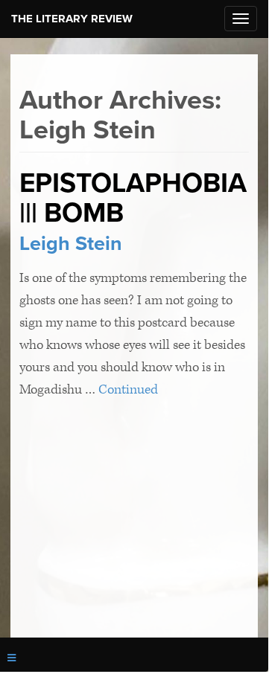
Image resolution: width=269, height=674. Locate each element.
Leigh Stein (70, 243)
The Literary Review (72, 18)
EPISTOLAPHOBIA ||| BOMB (133, 198)
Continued (128, 389)
